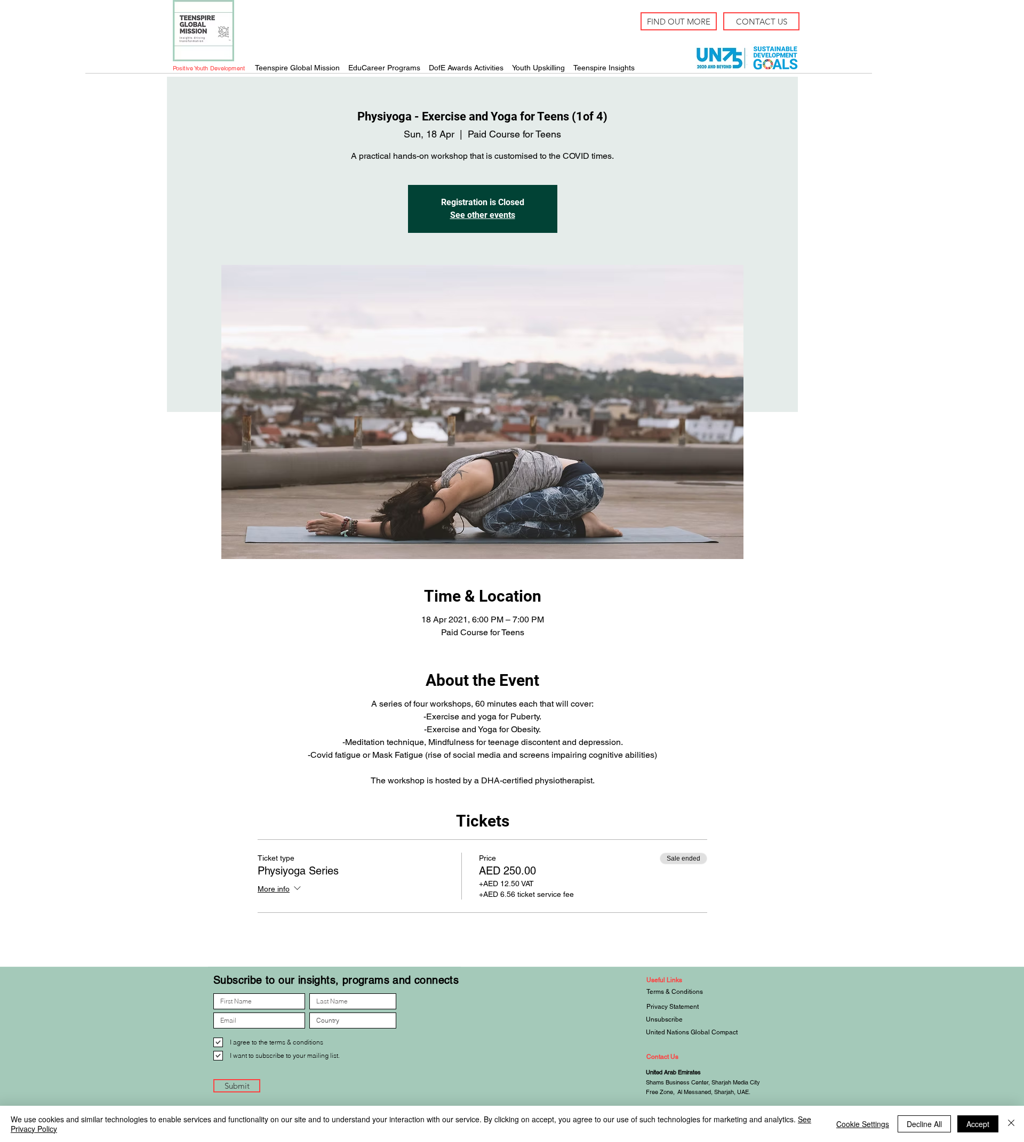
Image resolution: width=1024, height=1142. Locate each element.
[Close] (1011, 1123)
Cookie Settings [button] (862, 1124)
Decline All (924, 1124)
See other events (482, 215)
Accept (977, 1124)
